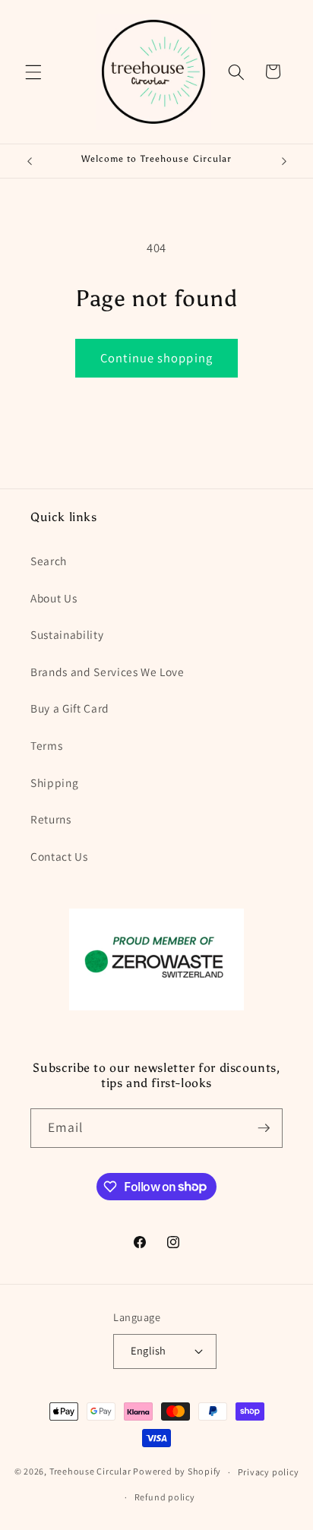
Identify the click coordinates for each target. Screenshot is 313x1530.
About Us (53, 597)
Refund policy (164, 1497)
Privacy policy (268, 1472)
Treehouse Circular (90, 1472)
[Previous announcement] (29, 161)
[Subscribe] (263, 1128)
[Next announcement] (284, 161)
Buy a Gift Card (69, 708)
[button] (33, 71)
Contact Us (59, 856)
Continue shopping (156, 357)
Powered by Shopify (177, 1472)
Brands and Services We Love (107, 671)
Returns (50, 819)
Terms (46, 745)
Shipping (54, 782)
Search (48, 560)
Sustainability (66, 634)
